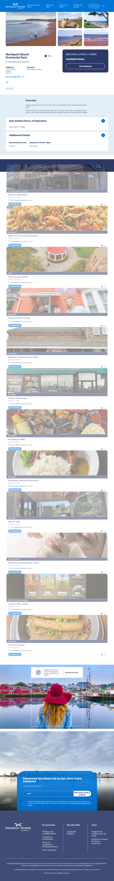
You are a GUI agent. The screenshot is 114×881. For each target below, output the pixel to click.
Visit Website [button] (85, 66)
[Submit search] (90, 6)
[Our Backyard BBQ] (57, 421)
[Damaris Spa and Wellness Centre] (57, 545)
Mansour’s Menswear (17, 194)
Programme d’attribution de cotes (99, 833)
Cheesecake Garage (17, 398)
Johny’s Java (14, 521)
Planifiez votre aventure (78, 6)
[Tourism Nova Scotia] (15, 4)
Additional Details (19, 135)
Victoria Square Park (18, 276)
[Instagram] (38, 674)
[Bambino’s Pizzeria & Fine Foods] (57, 339)
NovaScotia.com (51, 873)
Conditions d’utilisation (47, 838)
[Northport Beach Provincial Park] (31, 29)
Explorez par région (49, 6)
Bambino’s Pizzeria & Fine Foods (23, 357)
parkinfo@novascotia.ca (34, 69)
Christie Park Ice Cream (19, 318)
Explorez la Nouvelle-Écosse (34, 6)
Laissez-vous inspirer (63, 6)
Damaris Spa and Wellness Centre (23, 562)
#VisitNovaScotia (71, 672)
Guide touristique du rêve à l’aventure (100, 841)
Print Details (9, 88)
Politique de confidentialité (49, 832)
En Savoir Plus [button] (15, 204)
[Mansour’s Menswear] (57, 177)
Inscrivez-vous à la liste (82, 793)
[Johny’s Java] (57, 504)
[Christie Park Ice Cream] (57, 300)
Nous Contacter (49, 849)
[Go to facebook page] (7, 83)
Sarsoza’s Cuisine (16, 644)
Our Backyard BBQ (16, 439)
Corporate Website (71, 832)
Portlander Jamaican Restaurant (23, 480)
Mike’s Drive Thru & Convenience (23, 235)
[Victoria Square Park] (57, 259)
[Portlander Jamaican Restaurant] (57, 462)
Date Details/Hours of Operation (28, 121)
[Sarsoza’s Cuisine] (57, 627)
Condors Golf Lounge (18, 603)
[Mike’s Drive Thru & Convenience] (57, 218)
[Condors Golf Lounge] (57, 586)
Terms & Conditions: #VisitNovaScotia (50, 844)
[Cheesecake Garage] (57, 380)
